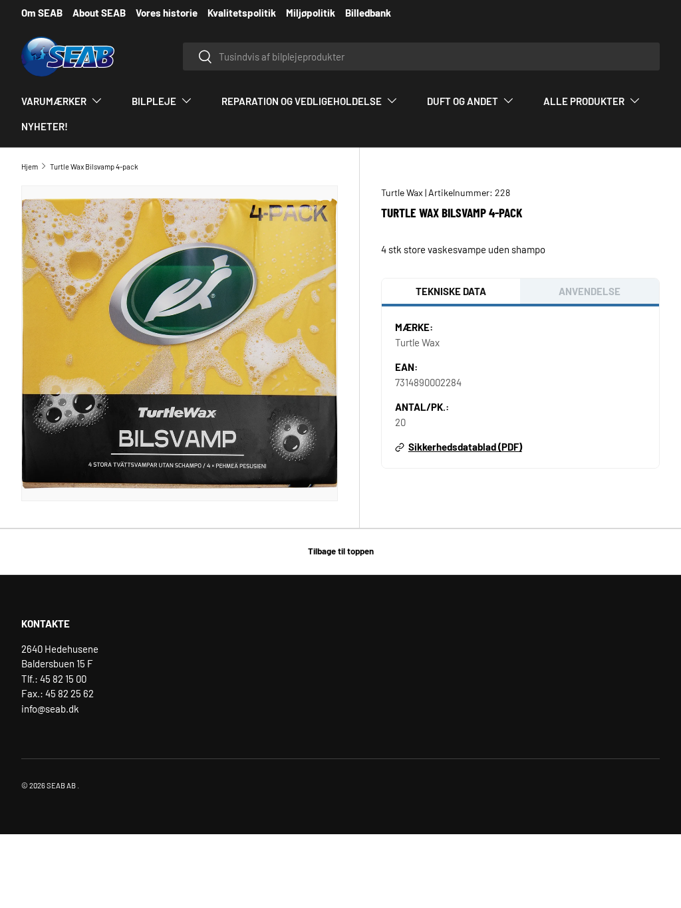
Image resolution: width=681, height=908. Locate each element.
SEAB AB (61, 785)
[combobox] (421, 56)
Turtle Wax (403, 192)
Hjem (29, 166)
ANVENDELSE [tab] (589, 291)
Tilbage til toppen (341, 551)
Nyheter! (44, 126)
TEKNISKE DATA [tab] (451, 291)
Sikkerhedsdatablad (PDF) (465, 447)
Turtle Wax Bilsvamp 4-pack (94, 166)
